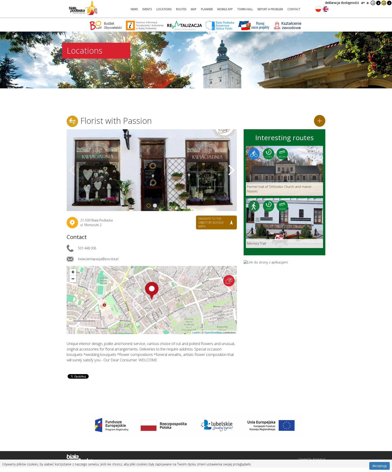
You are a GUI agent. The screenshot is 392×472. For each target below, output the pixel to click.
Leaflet (196, 332)
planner (207, 9)
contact (293, 9)
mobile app (225, 9)
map (193, 9)
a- (368, 2)
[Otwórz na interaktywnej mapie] (229, 280)
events (147, 9)
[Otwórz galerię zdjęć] (152, 170)
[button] (152, 291)
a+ (362, 2)
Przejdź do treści (13, 3)
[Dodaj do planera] (319, 121)
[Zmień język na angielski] (325, 9)
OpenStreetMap (213, 332)
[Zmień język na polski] (318, 9)
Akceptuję (379, 466)
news (134, 9)
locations (164, 9)
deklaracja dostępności (342, 2)
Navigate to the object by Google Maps (211, 222)
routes (181, 9)
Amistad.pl (319, 459)
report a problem (270, 9)
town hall (245, 9)
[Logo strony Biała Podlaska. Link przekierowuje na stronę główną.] (83, 8)
